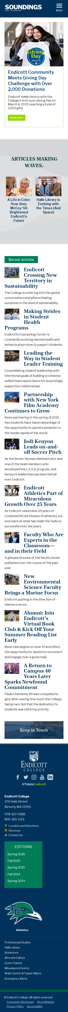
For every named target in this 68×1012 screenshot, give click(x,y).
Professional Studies (18, 942)
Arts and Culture (15, 957)
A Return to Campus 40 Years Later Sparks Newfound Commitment (28, 676)
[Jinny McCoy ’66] (19, 186)
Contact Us (15, 835)
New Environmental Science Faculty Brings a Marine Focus (33, 584)
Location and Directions (23, 825)
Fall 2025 (14, 861)
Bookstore (11, 952)
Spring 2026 (16, 854)
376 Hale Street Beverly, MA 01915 (18, 804)
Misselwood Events (17, 968)
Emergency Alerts (16, 978)
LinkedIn (50, 777)
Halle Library (12, 947)
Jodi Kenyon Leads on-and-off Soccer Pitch (43, 447)
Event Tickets (13, 963)
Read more (16, 117)
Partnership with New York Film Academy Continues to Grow (32, 403)
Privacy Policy (15, 1006)
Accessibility (35, 1006)
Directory (14, 830)
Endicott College (34, 761)
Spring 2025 (16, 867)
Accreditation (45, 1001)
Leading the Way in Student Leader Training (43, 358)
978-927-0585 (15, 814)
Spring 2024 (16, 881)
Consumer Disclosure (20, 1001)
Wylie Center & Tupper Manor (23, 973)
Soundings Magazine (23, 8)
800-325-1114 (15, 819)
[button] (59, 7)
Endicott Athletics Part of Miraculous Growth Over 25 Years (34, 496)
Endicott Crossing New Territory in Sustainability (31, 278)
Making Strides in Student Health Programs (32, 319)
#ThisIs (34, 784)
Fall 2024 (14, 874)
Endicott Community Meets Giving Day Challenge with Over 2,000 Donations (34, 44)
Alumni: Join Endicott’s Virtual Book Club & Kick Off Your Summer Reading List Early (31, 626)
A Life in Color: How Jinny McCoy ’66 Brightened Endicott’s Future (18, 210)
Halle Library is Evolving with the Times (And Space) (48, 206)
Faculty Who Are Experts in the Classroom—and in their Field (34, 543)
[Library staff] (48, 186)
